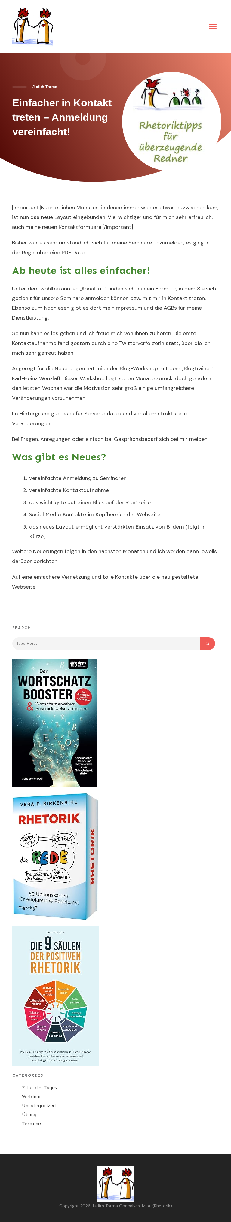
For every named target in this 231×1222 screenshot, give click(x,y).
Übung (29, 1114)
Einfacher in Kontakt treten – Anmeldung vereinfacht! (62, 117)
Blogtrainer (197, 368)
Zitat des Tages (39, 1087)
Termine (31, 1123)
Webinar (31, 1096)
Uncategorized (39, 1105)
